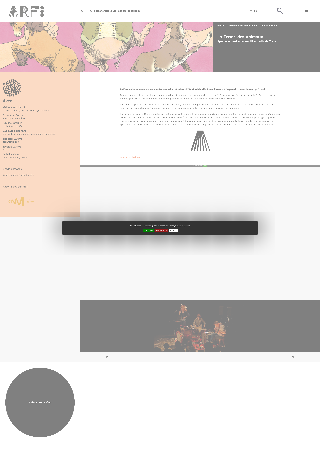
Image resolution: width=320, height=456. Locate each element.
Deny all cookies (162, 230)
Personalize (173, 230)
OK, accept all (149, 230)
